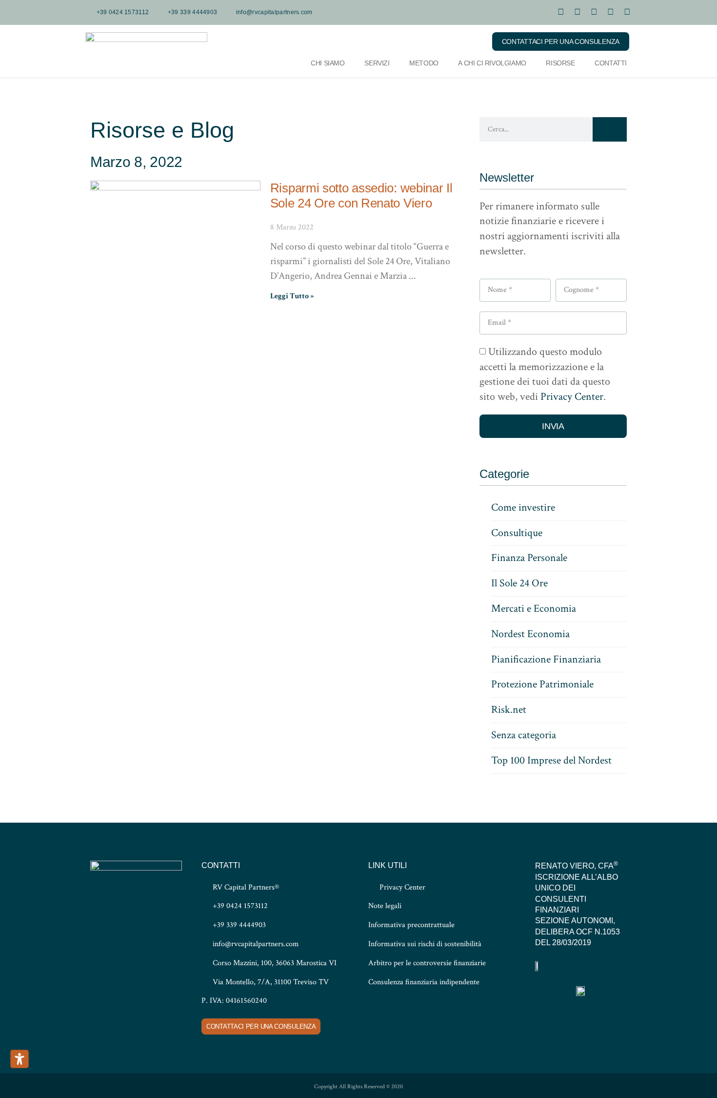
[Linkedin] (577, 12)
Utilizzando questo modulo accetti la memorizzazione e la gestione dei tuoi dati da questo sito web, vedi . (544, 374)
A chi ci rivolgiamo (492, 63)
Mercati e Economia (533, 608)
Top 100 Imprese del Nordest (551, 760)
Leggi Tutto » (292, 296)
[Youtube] (561, 12)
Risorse (560, 63)
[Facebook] (610, 12)
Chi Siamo (327, 63)
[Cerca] (610, 129)
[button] (472, 41)
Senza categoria (523, 735)
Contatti (611, 63)
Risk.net (508, 710)
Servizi (376, 63)
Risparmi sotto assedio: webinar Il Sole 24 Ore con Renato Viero (361, 195)
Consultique (516, 533)
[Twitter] (627, 12)
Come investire (523, 507)
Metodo (423, 63)
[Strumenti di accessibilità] (19, 1059)
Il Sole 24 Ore (519, 583)
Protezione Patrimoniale (542, 684)
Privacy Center (571, 397)
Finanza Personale (529, 558)
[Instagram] (594, 12)
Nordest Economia (530, 634)
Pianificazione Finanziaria (546, 659)
